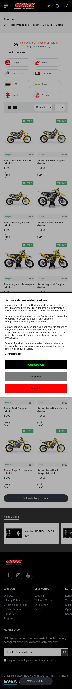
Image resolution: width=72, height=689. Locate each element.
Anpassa (36, 376)
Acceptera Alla (36, 364)
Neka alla (36, 388)
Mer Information (13, 353)
